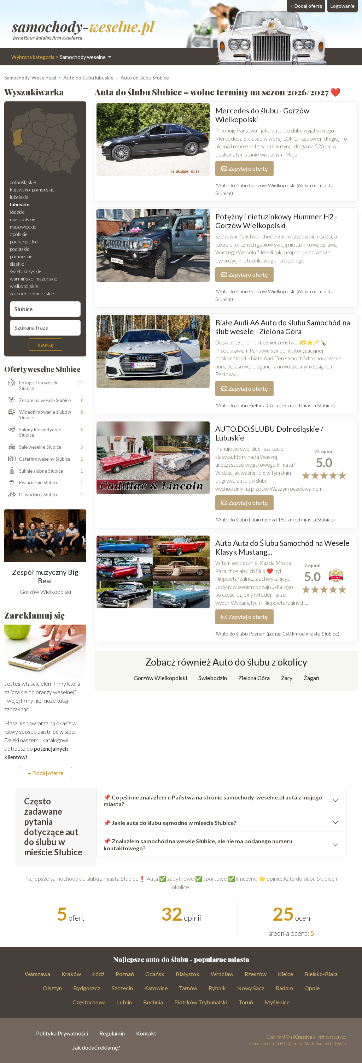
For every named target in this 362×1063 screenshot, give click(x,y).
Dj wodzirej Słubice (38, 494)
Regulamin (112, 1033)
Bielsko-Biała (321, 973)
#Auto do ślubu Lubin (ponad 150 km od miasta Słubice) (275, 519)
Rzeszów (256, 973)
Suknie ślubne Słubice (41, 471)
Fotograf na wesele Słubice (38, 385)
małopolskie (22, 219)
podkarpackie (24, 241)
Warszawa (37, 973)
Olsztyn (52, 988)
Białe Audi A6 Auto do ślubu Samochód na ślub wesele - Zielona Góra (282, 327)
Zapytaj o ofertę (248, 168)
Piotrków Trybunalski (200, 1002)
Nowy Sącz (250, 988)
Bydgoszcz (86, 988)
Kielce (285, 973)
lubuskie (19, 204)
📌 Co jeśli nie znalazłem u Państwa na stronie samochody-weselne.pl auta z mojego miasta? (213, 800)
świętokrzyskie (25, 271)
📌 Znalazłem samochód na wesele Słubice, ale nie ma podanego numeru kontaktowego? (198, 844)
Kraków (71, 973)
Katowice (156, 988)
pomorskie (21, 256)
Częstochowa (89, 1002)
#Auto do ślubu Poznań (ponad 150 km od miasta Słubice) (277, 634)
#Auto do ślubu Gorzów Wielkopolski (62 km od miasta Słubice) (274, 189)
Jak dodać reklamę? (96, 1047)
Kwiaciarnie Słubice (38, 482)
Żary (286, 677)
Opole (312, 988)
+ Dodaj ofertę (45, 772)
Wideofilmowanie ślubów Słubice (45, 414)
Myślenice (277, 1002)
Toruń (246, 1002)
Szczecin (122, 988)
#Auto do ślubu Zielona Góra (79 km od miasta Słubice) (275, 405)
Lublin (124, 1002)
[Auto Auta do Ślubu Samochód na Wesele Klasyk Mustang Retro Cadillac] (153, 572)
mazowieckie (23, 227)
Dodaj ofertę (306, 6)
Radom (284, 988)
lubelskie (19, 197)
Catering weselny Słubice (44, 459)
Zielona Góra (254, 677)
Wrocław (222, 973)
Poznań (125, 973)
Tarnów (188, 988)
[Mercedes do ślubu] (153, 139)
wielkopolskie (24, 286)
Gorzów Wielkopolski (160, 677)
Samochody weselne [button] (59, 57)
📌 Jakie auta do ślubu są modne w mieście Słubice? (170, 822)
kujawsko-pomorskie (32, 190)
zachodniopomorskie (32, 293)
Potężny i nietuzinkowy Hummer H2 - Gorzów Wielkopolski (276, 221)
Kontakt (146, 1033)
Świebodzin (212, 677)
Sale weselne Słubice (40, 447)
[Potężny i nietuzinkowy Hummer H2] (153, 245)
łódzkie (17, 212)
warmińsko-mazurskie (33, 279)
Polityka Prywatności (62, 1033)
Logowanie (343, 6)
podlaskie (20, 249)
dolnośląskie (23, 182)
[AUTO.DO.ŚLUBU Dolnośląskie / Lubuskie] (153, 457)
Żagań (311, 677)
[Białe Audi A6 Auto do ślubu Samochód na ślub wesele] (153, 351)
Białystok (187, 973)
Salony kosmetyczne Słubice (40, 432)
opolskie (19, 234)
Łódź (98, 973)
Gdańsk (154, 973)
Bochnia (153, 1002)
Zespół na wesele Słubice (45, 400)
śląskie (17, 264)
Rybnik (217, 988)
